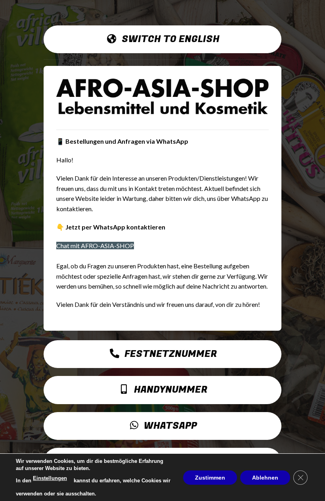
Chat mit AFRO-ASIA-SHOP (95, 245)
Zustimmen (210, 477)
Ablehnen (265, 477)
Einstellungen (50, 478)
